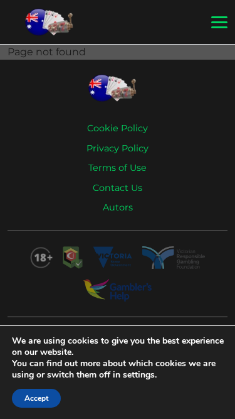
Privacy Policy (117, 148)
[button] (219, 22)
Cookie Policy (117, 128)
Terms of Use (117, 167)
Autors (118, 207)
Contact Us (117, 187)
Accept (36, 398)
